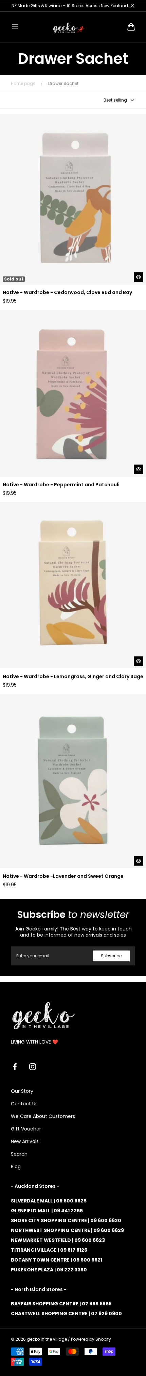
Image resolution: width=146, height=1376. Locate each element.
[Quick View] (138, 277)
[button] (15, 27)
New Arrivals (25, 1141)
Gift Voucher (26, 1128)
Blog (16, 1166)
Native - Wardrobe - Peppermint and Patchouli (61, 484)
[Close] (132, 5)
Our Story (22, 1091)
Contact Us (24, 1103)
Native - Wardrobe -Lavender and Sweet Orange (63, 876)
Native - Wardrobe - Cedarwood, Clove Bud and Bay (67, 292)
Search (19, 1154)
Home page (23, 83)
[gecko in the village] (73, 27)
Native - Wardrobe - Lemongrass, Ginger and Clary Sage (73, 676)
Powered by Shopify (91, 1339)
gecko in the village (47, 1339)
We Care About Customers (43, 1116)
